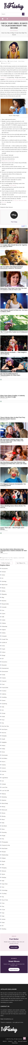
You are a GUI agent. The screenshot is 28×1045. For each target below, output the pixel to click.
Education (4, 665)
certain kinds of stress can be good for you (15, 79)
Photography (5, 842)
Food (3, 684)
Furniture (4, 690)
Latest (15, 1041)
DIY (3, 658)
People (3, 835)
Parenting (4, 832)
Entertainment (5, 668)
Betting (3, 591)
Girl (3, 710)
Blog (3, 597)
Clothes (4, 632)
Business (4, 600)
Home (3, 752)
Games (3, 700)
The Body (4, 893)
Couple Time (5, 639)
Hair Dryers (4, 729)
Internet (4, 768)
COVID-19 (4, 642)
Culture (3, 652)
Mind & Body (21, 61)
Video (3, 922)
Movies (3, 813)
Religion (4, 858)
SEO (3, 864)
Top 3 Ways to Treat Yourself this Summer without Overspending (22, 563)
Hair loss (4, 732)
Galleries (4, 694)
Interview (4, 771)
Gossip (3, 713)
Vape (3, 916)
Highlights (4, 742)
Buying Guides (5, 603)
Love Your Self (5, 790)
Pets (3, 838)
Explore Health (14, 947)
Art (2, 578)
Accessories (5, 568)
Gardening (4, 703)
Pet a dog (4, 202)
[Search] (23, 14)
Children (4, 623)
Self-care (7, 559)
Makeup (4, 793)
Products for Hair (6, 845)
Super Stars (5, 883)
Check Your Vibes (9, 557)
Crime (3, 645)
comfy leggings (12, 185)
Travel (3, 909)
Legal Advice (5, 777)
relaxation (2, 559)
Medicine (4, 800)
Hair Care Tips (5, 726)
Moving (3, 816)
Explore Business (14, 969)
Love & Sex (4, 787)
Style (3, 880)
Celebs (3, 620)
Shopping (4, 867)
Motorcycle (4, 809)
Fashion (4, 678)
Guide (3, 716)
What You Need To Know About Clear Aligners (7, 563)
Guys (3, 719)
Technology (4, 890)
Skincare (4, 871)
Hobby (3, 748)
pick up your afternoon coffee (19, 200)
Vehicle (3, 919)
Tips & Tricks (5, 900)
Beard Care (4, 584)
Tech (3, 887)
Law (3, 774)
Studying (4, 877)
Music (3, 819)
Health (15, 61)
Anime (3, 575)
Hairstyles (4, 735)
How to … (4, 761)
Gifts (3, 706)
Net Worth (4, 826)
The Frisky (4, 61)
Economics (4, 661)
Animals (4, 571)
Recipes (4, 851)
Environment (5, 671)
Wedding (4, 929)
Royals (3, 861)
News (3, 829)
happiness (15, 557)
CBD (3, 616)
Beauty (3, 587)
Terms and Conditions (22, 1041)
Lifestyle (4, 784)
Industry (4, 764)
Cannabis (4, 607)
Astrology (4, 581)
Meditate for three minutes (8, 160)
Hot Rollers (4, 758)
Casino (3, 613)
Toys (3, 906)
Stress (11, 559)
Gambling (4, 697)
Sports (3, 874)
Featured (4, 681)
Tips (3, 896)
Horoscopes (5, 755)
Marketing (4, 797)
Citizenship (4, 626)
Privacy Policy (15, 1043)
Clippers (4, 629)
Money (3, 806)
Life (3, 780)
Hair (3, 723)
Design (3, 655)
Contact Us (10, 1041)
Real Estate (4, 848)
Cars (3, 610)
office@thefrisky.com (8, 1019)
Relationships (5, 855)
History (3, 745)
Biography (4, 594)
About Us (4, 1041)
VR (2, 925)
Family (3, 674)
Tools (3, 903)
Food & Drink (5, 687)
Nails (3, 822)
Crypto (3, 649)
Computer (4, 636)
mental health (21, 557)
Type (3, 912)
